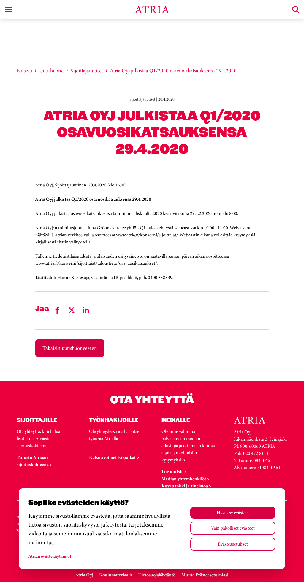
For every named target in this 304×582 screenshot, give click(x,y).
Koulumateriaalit (115, 574)
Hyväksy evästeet (233, 512)
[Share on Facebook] (57, 310)
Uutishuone (51, 70)
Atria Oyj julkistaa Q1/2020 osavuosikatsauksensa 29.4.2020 (173, 70)
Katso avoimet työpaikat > (114, 457)
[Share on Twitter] (71, 310)
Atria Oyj (84, 574)
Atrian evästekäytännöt (49, 556)
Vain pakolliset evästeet (233, 527)
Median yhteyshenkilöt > (186, 478)
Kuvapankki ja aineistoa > (186, 485)
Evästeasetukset (233, 543)
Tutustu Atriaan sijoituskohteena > (34, 461)
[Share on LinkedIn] (85, 310)
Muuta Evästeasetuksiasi (205, 574)
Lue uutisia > (174, 471)
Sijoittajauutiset (87, 70)
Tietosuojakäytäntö (156, 574)
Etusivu (24, 70)
